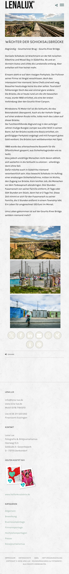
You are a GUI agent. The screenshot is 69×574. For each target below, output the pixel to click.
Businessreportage (15, 522)
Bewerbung (11, 516)
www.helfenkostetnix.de (17, 494)
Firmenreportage (14, 527)
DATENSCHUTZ (25, 558)
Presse (8, 538)
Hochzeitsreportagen (16, 533)
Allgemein (10, 511)
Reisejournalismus (15, 544)
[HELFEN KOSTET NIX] (21, 489)
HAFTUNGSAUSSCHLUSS (52, 558)
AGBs (36, 558)
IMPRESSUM (10, 558)
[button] (11, 335)
